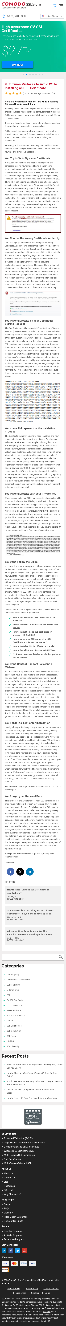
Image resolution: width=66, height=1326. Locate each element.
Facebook (10, 1250)
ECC (8, 995)
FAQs (6, 1208)
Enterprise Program (14, 1239)
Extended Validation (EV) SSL (19, 1138)
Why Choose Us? (12, 1194)
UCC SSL (11, 1041)
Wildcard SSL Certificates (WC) (19, 1150)
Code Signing (13, 974)
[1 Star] (6, 93)
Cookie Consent (51, 1288)
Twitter (17, 1250)
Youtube (24, 1250)
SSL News (11, 1036)
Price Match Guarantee (16, 1216)
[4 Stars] (17, 93)
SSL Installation (14, 1031)
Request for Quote (13, 1221)
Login (47, 1293)
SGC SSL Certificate (16, 1015)
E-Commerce (13, 990)
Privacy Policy (32, 1288)
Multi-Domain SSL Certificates (19, 1155)
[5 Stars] (20, 93)
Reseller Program (13, 1231)
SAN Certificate (14, 1010)
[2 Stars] (10, 93)
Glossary (8, 1212)
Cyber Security (13, 984)
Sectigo (36, 1299)
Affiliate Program (13, 1235)
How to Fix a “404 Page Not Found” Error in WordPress (32, 1098)
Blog (6, 1181)
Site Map (35, 1293)
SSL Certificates (14, 1025)
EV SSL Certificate (15, 1000)
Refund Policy (14, 1288)
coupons (46, 1311)
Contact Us (9, 1177)
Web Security (13, 1046)
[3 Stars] (13, 93)
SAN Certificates (12, 1159)
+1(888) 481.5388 (15, 16)
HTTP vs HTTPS (14, 1005)
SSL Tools (9, 1190)
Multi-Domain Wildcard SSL (17, 1163)
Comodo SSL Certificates (18, 979)
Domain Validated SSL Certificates (21, 1146)
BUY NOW (17, 64)
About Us (8, 1173)
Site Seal (11, 1020)
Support (8, 1204)
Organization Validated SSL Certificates (24, 1142)
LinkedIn (4, 1250)
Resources (9, 1186)
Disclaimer (21, 1293)
